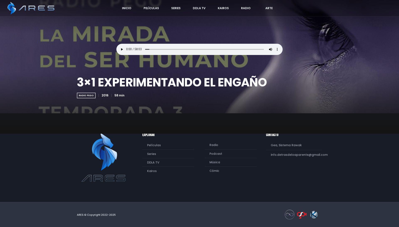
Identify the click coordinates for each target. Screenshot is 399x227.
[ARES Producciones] (104, 157)
